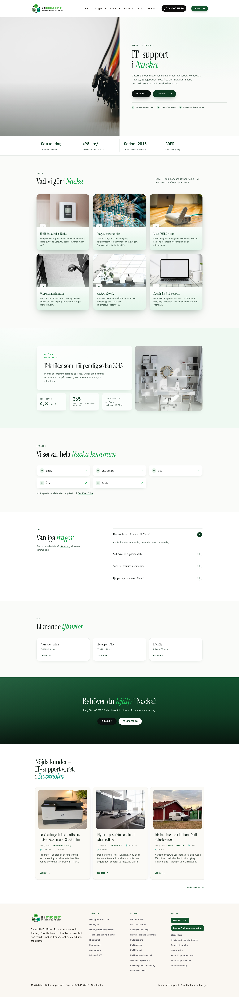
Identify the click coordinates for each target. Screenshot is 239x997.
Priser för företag (179, 965)
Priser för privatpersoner (182, 955)
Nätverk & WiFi (137, 919)
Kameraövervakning (139, 929)
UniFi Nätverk (136, 940)
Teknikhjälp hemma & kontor (102, 935)
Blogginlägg (176, 935)
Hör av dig (65, 546)
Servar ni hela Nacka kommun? (128, 566)
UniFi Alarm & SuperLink (141, 955)
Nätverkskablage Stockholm (143, 935)
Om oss (140, 8)
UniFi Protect (136, 950)
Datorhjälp (94, 924)
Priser (127, 8)
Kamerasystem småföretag (142, 965)
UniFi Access (136, 945)
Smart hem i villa (138, 970)
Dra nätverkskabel (138, 924)
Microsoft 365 (95, 955)
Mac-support (95, 945)
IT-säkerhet (94, 940)
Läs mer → (46, 655)
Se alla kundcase (193, 887)
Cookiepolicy (177, 950)
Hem (87, 8)
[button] (99, 8)
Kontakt (151, 8)
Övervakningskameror (140, 960)
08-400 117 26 (175, 8)
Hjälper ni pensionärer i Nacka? (128, 578)
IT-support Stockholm (99, 919)
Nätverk (114, 8)
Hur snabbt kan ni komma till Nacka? (131, 534)
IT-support (98, 8)
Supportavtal (95, 950)
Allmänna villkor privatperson (184, 940)
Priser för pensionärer (181, 960)
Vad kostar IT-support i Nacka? (128, 554)
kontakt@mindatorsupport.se (187, 928)
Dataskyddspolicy (179, 945)
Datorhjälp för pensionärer (101, 929)
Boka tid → (141, 93)
